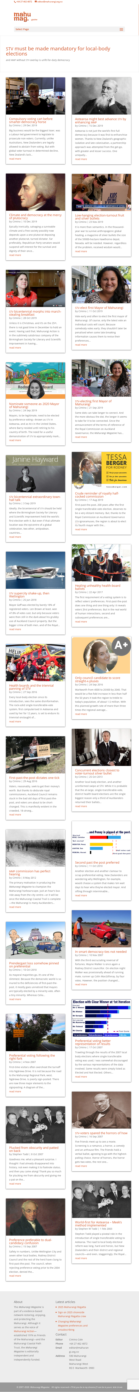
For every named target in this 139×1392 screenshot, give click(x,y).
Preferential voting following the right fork (32, 1057)
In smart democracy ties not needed (101, 952)
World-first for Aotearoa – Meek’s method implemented (98, 1223)
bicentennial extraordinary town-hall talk (35, 498)
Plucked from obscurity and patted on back (33, 1149)
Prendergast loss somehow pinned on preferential (34, 964)
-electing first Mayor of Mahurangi (93, 402)
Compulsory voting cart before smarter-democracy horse (31, 120)
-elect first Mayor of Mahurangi (99, 308)
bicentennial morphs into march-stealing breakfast (35, 313)
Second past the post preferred (97, 862)
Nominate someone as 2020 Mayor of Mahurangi (34, 405)
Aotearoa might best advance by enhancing (100, 120)
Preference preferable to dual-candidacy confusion (30, 1241)
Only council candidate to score (97, 679)
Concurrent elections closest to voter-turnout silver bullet (97, 771)
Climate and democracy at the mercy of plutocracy (35, 216)
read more (15, 158)
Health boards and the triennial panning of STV (31, 687)
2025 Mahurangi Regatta (72, 1307)
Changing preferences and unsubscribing (73, 1325)
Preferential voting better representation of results (93, 1042)
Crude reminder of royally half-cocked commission (97, 494)
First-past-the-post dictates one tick (34, 778)
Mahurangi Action (24, 1331)
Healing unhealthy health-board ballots (97, 587)
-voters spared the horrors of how (101, 1133)
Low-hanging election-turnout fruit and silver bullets (99, 216)
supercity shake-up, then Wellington (29, 594)
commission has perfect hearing (29, 872)
